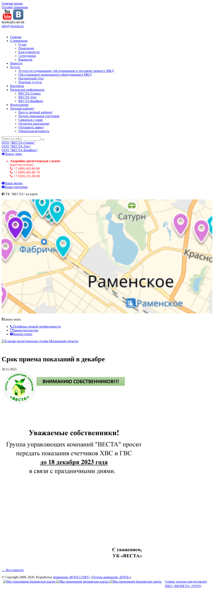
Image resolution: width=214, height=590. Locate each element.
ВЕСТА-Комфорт (30, 101)
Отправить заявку (31, 127)
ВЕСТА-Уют (27, 97)
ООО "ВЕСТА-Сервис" (19, 142)
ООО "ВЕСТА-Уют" (16, 146)
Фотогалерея (19, 104)
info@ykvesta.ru (13, 26)
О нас (22, 44)
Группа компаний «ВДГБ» (111, 577)
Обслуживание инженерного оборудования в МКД (55, 74)
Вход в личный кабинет (35, 112)
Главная (15, 37)
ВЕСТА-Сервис (29, 93)
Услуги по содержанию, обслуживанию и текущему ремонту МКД (66, 71)
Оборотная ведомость (33, 131)
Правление (26, 48)
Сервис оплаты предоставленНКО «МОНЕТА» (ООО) (186, 584)
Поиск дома (13, 154)
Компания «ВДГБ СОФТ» (71, 577)
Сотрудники (27, 56)
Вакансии (25, 59)
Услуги (15, 67)
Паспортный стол (31, 78)
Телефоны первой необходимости (37, 326)
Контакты (17, 86)
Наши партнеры (16, 187)
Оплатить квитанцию (33, 123)
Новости (16, 63)
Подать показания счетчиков (38, 116)
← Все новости (13, 570)
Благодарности (29, 52)
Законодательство (25, 330)
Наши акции (14, 183)
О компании (19, 40)
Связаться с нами (30, 120)
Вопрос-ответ (22, 334)
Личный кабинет (22, 108)
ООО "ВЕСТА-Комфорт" (20, 150)
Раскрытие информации (27, 89)
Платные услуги (30, 82)
